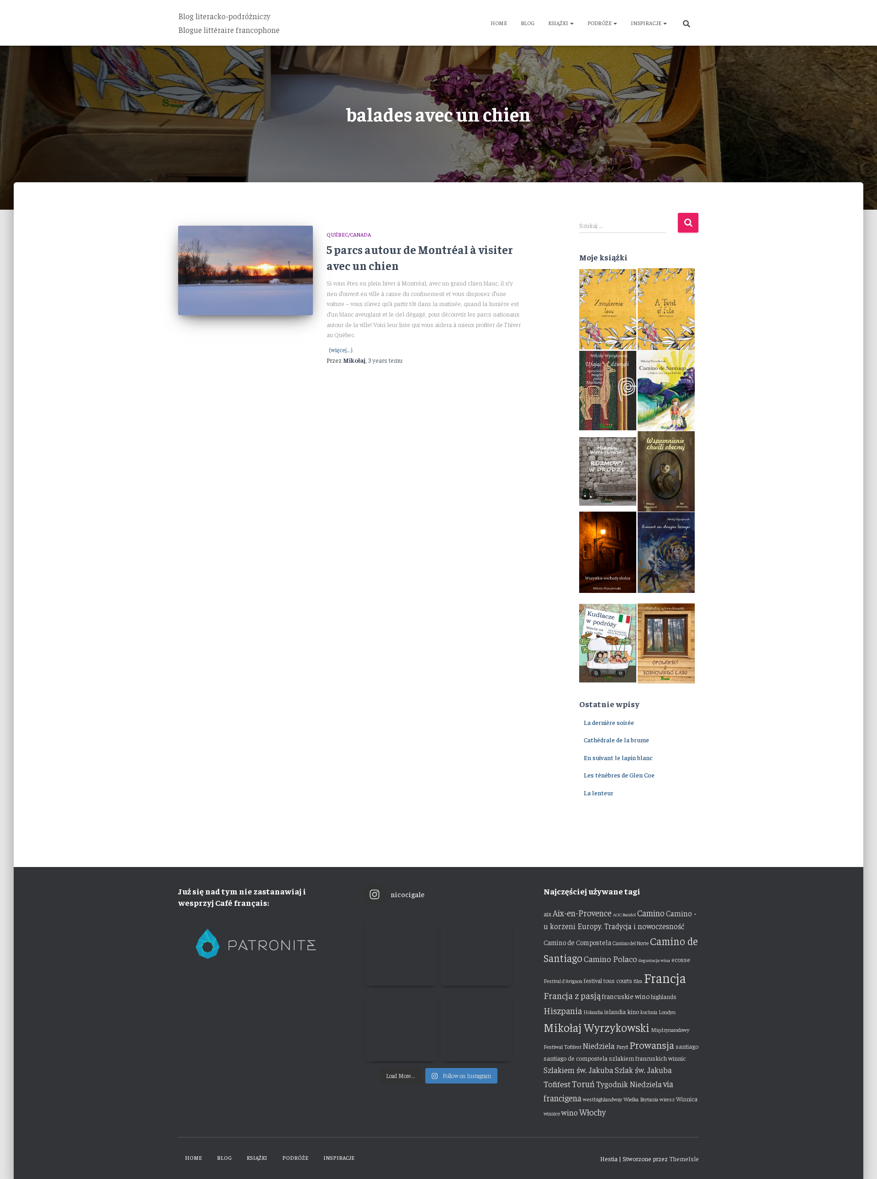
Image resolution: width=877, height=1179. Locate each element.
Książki (558, 22)
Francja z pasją (572, 995)
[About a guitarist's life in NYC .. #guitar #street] (400, 950)
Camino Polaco (610, 958)
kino (633, 1011)
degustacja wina (654, 960)
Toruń (583, 1083)
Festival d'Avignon (563, 981)
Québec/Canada (349, 234)
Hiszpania (563, 1010)
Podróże (600, 22)
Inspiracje (646, 22)
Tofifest (557, 1084)
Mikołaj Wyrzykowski (597, 1027)
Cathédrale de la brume (616, 739)
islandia (615, 1011)
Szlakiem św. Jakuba (578, 1070)
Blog (527, 22)
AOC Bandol (624, 914)
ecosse (680, 959)
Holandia (593, 1012)
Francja (665, 977)
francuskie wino (626, 996)
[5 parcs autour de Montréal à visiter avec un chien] (245, 271)
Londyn (667, 1011)
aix (547, 914)
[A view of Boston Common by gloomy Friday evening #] (476, 1025)
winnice (552, 1113)
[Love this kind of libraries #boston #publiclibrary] (400, 1025)
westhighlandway (602, 1099)
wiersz (667, 1099)
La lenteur (598, 792)
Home (499, 22)
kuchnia (648, 1012)
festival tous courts (608, 980)
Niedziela (599, 1046)
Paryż (622, 1046)
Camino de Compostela (577, 942)
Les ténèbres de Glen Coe (619, 775)
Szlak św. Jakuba (643, 1070)
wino (569, 1112)
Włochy (592, 1111)
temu (385, 360)
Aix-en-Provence (582, 912)
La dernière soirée (609, 722)
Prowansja (651, 1044)
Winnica (686, 1099)
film (638, 980)
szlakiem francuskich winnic (647, 1058)
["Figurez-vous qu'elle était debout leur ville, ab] (476, 950)
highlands (663, 996)
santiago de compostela (576, 1058)
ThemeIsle (684, 1158)
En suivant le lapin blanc (618, 757)
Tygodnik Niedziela (629, 1084)
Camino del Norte (631, 943)
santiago (687, 1046)
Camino (651, 912)
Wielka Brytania (640, 1099)
